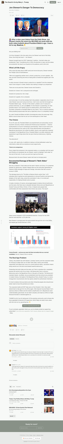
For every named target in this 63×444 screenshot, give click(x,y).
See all (11, 416)
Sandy (13, 364)
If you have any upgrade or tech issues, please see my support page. (35, 311)
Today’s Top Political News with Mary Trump (21, 399)
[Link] (7, 42)
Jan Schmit (14, 350)
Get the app (37, 438)
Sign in (59, 2)
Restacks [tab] (17, 338)
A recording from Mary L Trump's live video (18, 400)
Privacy (30, 435)
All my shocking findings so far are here (17, 409)
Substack (25, 441)
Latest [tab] (13, 386)
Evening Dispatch (12, 391)
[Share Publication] (48, 2)
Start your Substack (28, 438)
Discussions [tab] (18, 386)
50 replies (15, 360)
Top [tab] (10, 386)
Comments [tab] (12, 338)
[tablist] (14, 339)
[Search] (45, 2)
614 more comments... (13, 380)
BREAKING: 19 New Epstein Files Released (21, 407)
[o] (49, 401)
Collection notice (39, 435)
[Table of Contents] (1, 222)
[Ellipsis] (53, 350)
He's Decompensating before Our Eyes (20, 390)
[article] (31, 393)
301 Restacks (25, 325)
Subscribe (53, 2)
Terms (34, 435)
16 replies (15, 374)
